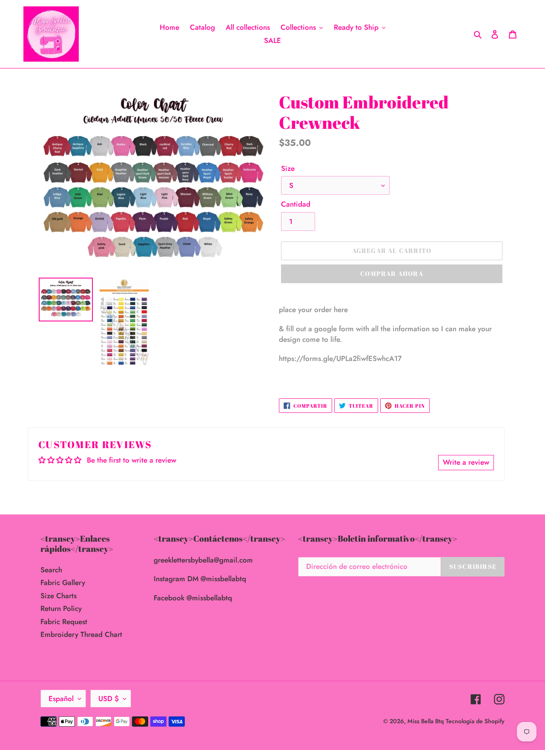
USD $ (108, 698)
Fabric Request (63, 621)
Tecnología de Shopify (475, 721)
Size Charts (58, 596)
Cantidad (295, 204)
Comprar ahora (391, 273)
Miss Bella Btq (425, 721)
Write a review (466, 462)
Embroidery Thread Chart (81, 634)
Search (51, 570)
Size (288, 168)
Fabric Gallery (62, 582)
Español (61, 698)
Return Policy (61, 608)
